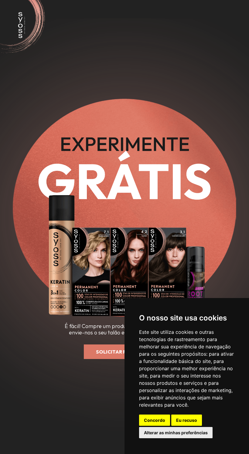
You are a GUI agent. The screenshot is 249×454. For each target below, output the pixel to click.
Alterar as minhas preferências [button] (176, 432)
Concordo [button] (154, 420)
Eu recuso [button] (186, 420)
